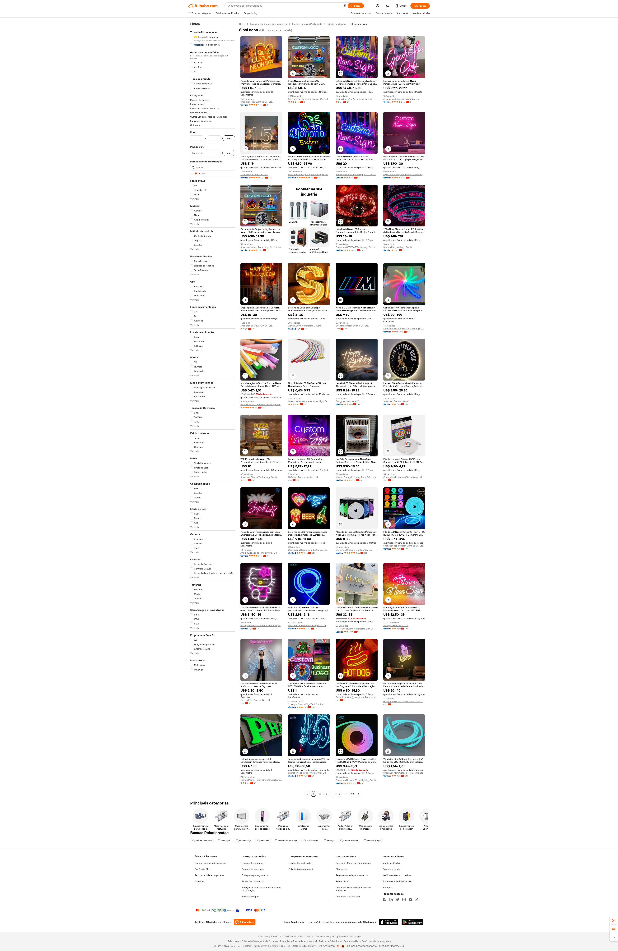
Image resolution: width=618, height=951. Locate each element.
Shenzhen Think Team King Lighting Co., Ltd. (404, 328)
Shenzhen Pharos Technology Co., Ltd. (259, 477)
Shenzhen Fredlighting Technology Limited (309, 174)
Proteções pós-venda (252, 881)
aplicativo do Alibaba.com (362, 922)
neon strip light (374, 840)
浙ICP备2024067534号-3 (391, 946)
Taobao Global (322, 936)
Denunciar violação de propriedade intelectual (353, 889)
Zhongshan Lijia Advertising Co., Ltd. (401, 99)
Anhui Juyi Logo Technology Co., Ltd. (258, 552)
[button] (344, 6)
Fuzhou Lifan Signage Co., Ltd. (255, 700)
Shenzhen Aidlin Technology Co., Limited (356, 174)
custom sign (312, 840)
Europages (355, 936)
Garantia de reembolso (253, 869)
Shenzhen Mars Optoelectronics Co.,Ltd (403, 773)
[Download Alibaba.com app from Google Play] (412, 922)
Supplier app (297, 922)
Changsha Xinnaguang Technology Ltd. (402, 477)
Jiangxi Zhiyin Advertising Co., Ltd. (305, 325)
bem (228, 138)
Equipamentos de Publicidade (307, 24)
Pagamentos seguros (252, 863)
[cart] (388, 6)
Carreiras (199, 881)
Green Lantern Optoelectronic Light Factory (261, 404)
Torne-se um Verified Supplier (397, 881)
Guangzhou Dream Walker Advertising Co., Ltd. (404, 701)
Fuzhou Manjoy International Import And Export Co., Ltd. (261, 780)
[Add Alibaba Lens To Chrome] (244, 922)
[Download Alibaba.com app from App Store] (388, 922)
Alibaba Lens (212, 922)
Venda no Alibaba (391, 863)
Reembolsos (342, 881)
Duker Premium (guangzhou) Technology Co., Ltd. (357, 697)
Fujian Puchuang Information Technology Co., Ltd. (404, 174)
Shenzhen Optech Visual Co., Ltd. (352, 325)
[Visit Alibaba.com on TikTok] (417, 899)
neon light (225, 840)
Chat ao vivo (342, 869)
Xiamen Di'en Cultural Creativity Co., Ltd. (308, 99)
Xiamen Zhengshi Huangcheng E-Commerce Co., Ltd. (357, 477)
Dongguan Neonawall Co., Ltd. (350, 401)
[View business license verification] (338, 946)
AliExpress (263, 936)
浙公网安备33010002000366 (361, 946)
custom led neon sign (287, 840)
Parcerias (387, 887)
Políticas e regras (250, 896)
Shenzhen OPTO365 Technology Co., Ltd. (356, 247)
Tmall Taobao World (293, 936)
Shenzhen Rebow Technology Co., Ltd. (307, 625)
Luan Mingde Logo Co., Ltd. (254, 174)
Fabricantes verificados (300, 863)
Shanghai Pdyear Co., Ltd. (395, 625)
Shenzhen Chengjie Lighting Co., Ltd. (354, 550)
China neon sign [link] (359, 24)
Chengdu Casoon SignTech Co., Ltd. (306, 704)
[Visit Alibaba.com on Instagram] (404, 899)
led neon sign (245, 840)
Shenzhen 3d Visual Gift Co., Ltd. (256, 325)
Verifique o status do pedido (397, 875)
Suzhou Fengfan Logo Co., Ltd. (398, 247)
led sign (330, 840)
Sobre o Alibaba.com (206, 856)
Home (242, 24)
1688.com (276, 936)
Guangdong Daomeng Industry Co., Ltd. (308, 550)
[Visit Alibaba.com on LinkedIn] (391, 899)
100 (352, 794)
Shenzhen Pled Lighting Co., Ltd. (256, 102)
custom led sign (350, 840)
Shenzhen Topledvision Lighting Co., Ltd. (403, 545)
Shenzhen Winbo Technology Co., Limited (261, 247)
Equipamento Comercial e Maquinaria (268, 24)
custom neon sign (204, 840)
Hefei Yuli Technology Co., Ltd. (303, 477)
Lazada (309, 936)
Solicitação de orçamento (301, 869)
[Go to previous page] (307, 794)
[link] (614, 920)
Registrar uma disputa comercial (352, 875)
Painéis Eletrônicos (336, 24)
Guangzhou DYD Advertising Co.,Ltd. (354, 99)
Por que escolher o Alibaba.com (210, 863)
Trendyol (343, 936)
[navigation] (212, 409)
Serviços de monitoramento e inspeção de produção (261, 889)
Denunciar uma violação (348, 896)
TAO (334, 936)
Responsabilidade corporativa (209, 875)
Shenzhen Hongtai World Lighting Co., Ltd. (357, 780)
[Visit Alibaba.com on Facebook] (385, 899)
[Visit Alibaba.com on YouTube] (410, 899)
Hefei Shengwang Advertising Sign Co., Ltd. (357, 628)
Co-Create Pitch (203, 869)
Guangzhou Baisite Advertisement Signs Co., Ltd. (261, 625)
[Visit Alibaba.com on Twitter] (397, 899)
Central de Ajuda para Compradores (353, 863)
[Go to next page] (358, 794)
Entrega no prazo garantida (255, 875)
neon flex (265, 840)
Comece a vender (392, 869)
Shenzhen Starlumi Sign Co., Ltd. (399, 401)
